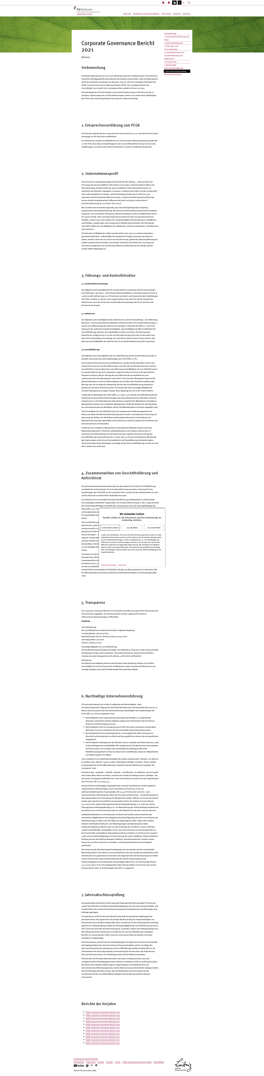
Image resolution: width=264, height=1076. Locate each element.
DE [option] (179, 2)
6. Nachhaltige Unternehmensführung (173, 66)
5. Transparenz (170, 61)
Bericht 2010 (103, 1042)
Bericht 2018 (103, 1018)
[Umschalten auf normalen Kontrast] (174, 3)
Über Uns (127, 14)
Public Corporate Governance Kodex (137, 1062)
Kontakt (109, 1062)
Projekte (177, 14)
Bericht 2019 (103, 1015)
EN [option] (183, 2)
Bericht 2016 (103, 1024)
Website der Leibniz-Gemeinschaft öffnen (183, 1065)
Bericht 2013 (103, 1033)
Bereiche (186, 14)
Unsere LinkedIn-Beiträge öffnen (96, 1065)
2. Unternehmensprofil (173, 42)
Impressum (122, 565)
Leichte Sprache (169, 3)
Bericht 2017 (103, 1021)
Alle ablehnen (132, 527)
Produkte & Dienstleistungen (146, 14)
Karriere (101, 1062)
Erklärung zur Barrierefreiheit (86, 1058)
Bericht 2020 (103, 1012)
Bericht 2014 (103, 1030)
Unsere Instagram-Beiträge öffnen (92, 1065)
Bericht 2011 (103, 1039)
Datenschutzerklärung (108, 565)
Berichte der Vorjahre (173, 74)
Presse (117, 1062)
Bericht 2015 (103, 1027)
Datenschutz (79, 1062)
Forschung (166, 14)
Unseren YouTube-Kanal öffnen (79, 1065)
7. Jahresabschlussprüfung (175, 71)
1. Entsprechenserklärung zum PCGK (176, 38)
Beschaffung (159, 1062)
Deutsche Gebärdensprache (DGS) (163, 3)
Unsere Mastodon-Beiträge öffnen (87, 1065)
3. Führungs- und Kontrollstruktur (171, 48)
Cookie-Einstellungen (109, 527)
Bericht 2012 (103, 1036)
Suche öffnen (189, 3)
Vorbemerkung (170, 33)
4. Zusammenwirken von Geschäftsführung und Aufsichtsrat (174, 55)
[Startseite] (87, 10)
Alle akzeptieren (153, 527)
